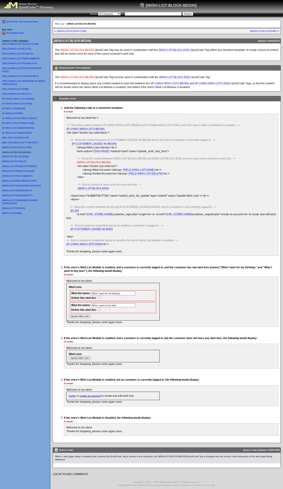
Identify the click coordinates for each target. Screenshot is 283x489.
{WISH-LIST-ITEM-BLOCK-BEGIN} (19, 166)
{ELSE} (74, 210)
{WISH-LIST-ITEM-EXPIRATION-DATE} (21, 185)
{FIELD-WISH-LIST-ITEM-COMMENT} (21, 58)
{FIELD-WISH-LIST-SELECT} (16, 94)
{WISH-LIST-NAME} (12, 213)
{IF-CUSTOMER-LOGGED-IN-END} (91, 229)
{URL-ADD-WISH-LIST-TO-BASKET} (20, 142)
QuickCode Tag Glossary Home (22, 21)
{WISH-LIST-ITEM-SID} (13, 208)
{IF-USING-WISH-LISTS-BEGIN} (18, 99)
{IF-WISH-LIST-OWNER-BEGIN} (18, 128)
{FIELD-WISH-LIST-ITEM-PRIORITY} (20, 76)
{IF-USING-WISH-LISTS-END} (17, 103)
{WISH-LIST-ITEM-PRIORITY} (17, 190)
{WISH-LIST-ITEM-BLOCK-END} (18, 171)
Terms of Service (182, 485)
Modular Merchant (128, 485)
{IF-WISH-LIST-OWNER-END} (17, 133)
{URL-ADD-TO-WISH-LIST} (15, 137)
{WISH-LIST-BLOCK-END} (15, 156)
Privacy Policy (146, 485)
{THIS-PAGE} (101, 151)
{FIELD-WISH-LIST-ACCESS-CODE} (20, 44)
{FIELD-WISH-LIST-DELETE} (16, 49)
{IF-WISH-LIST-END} (12, 113)
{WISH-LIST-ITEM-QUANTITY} (17, 195)
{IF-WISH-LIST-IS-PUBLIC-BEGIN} (19, 118)
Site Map (210, 485)
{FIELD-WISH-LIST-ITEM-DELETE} (19, 63)
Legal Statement (163, 485)
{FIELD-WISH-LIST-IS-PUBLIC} (17, 53)
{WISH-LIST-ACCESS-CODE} (17, 147)
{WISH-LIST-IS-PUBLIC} (14, 161)
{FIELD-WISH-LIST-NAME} (15, 89)
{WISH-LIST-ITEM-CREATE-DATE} (19, 181)
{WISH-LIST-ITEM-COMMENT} (17, 176)
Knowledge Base (15, 33)
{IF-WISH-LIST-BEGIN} (13, 108)
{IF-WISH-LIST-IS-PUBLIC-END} (18, 123)
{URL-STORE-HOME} (100, 214)
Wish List (59, 24)
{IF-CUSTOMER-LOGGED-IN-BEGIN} (94, 143)
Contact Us (198, 485)
